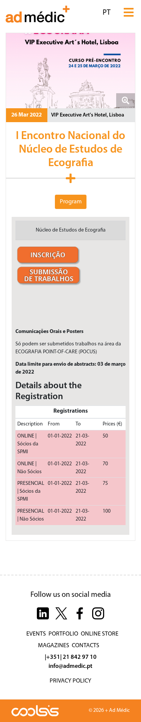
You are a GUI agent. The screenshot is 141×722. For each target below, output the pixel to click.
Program (71, 202)
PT (107, 13)
